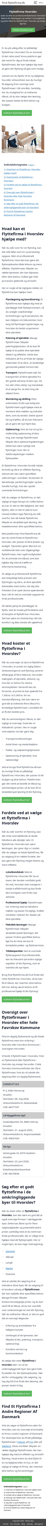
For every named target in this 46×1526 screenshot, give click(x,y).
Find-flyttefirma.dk (13, 2)
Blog (23, 1524)
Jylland (21, 1441)
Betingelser (39, 1524)
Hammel (10, 1251)
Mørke (9, 1268)
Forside (5, 1524)
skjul (31, 165)
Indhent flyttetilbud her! (23, 30)
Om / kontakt (15, 1524)
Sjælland (6, 1446)
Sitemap (30, 1524)
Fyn (31, 1441)
